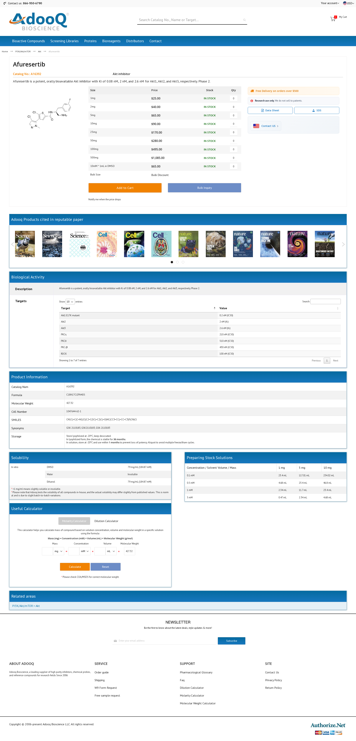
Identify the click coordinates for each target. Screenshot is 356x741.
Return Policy (273, 688)
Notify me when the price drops (104, 199)
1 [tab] (172, 262)
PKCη (63, 334)
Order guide (102, 672)
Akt (39, 51)
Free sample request (107, 695)
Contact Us (272, 672)
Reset (105, 567)
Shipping (100, 680)
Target (65, 308)
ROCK (64, 353)
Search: (306, 301)
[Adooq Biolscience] (39, 21)
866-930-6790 (32, 3)
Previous (12, 244)
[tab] (74, 521)
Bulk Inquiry (204, 188)
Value (223, 308)
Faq (182, 680)
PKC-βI (64, 347)
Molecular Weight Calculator (198, 703)
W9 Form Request (106, 688)
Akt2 (63, 321)
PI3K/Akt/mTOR (23, 51)
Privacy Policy (273, 680)
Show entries (71, 301)
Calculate (75, 567)
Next (343, 244)
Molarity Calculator (74, 521)
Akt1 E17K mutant (70, 315)
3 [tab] (183, 262)
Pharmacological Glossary (196, 672)
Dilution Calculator (106, 521)
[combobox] (192, 20)
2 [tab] (177, 262)
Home (5, 51)
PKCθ (64, 341)
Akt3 (63, 328)
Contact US (268, 126)
